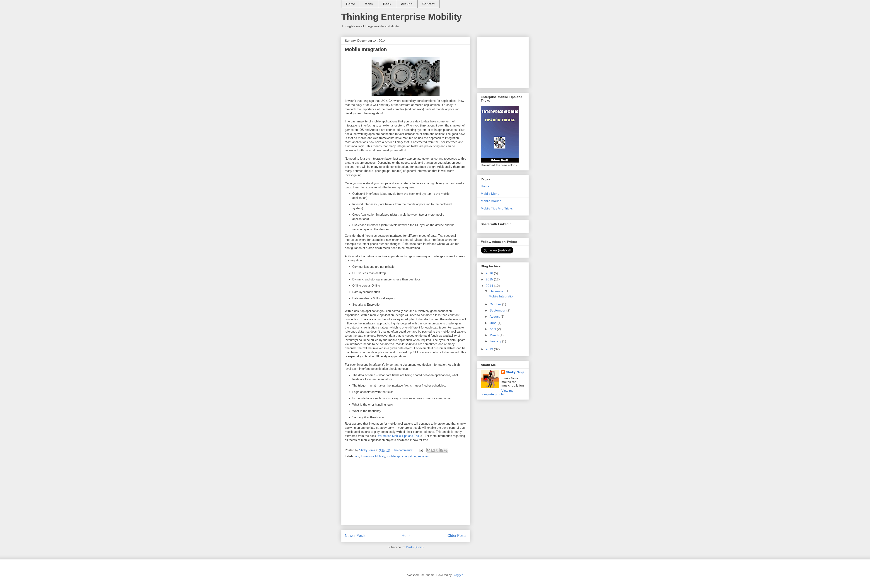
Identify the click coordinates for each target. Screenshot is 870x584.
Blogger (457, 575)
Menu (369, 4)
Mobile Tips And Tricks (497, 208)
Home (350, 4)
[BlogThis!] (433, 450)
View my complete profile (497, 392)
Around (407, 4)
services (423, 456)
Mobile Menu (490, 193)
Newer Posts (355, 536)
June (494, 323)
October (496, 304)
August (495, 316)
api (357, 456)
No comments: (404, 450)
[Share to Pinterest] (446, 450)
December (497, 291)
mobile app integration (401, 456)
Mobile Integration (366, 49)
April (493, 329)
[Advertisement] (406, 493)
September (498, 310)
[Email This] (428, 450)
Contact (428, 4)
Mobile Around (491, 201)
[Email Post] (420, 450)
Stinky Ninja (515, 372)
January (496, 341)
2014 (490, 285)
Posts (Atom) (414, 547)
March (495, 335)
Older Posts (456, 536)
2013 (490, 349)
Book (387, 4)
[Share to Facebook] (441, 450)
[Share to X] (437, 450)
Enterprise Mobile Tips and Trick (399, 436)
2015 (490, 279)
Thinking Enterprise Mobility (401, 17)
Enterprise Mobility (373, 456)
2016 (490, 273)
